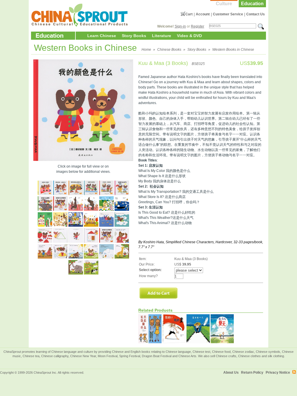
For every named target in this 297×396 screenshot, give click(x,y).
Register (197, 26)
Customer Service (228, 14)
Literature (161, 35)
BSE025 (198, 64)
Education (252, 3)
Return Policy (252, 372)
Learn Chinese (101, 35)
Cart (189, 14)
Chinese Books (169, 50)
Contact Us (255, 14)
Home (146, 50)
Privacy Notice (278, 372)
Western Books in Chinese (233, 50)
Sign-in (180, 26)
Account (203, 14)
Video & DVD (189, 35)
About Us (231, 372)
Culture (224, 3)
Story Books (134, 35)
